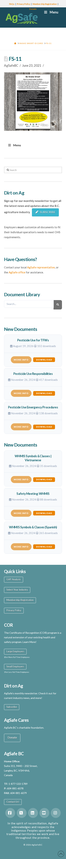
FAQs (11, 4)
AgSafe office (17, 272)
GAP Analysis (13, 579)
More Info (21, 359)
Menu (17, 145)
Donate (32, 9)
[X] (22, 813)
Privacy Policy (23, 4)
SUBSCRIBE (47, 212)
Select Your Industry (17, 589)
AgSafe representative (41, 267)
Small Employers (15, 666)
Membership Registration (45, 4)
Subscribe (11, 706)
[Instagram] (56, 813)
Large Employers (15, 651)
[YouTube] (44, 813)
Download (44, 359)
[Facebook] (10, 813)
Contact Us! (12, 801)
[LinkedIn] (33, 813)
